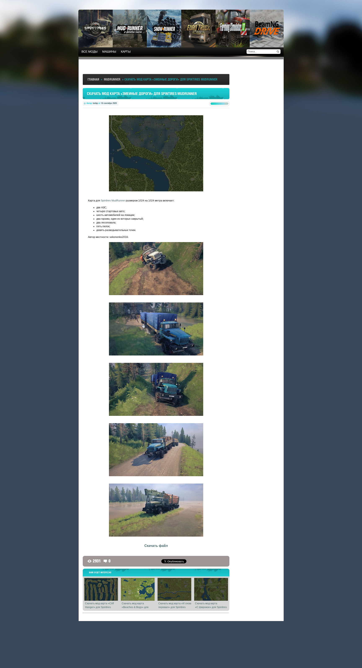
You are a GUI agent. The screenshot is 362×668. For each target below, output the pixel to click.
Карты (126, 51)
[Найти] (278, 51)
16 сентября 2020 (109, 103)
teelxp (95, 103)
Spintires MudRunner (113, 200)
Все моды (89, 51)
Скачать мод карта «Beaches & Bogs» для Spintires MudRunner (135, 607)
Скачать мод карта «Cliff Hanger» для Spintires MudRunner (99, 607)
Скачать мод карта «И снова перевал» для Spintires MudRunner (175, 607)
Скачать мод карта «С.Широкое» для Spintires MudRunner (211, 607)
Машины (109, 51)
